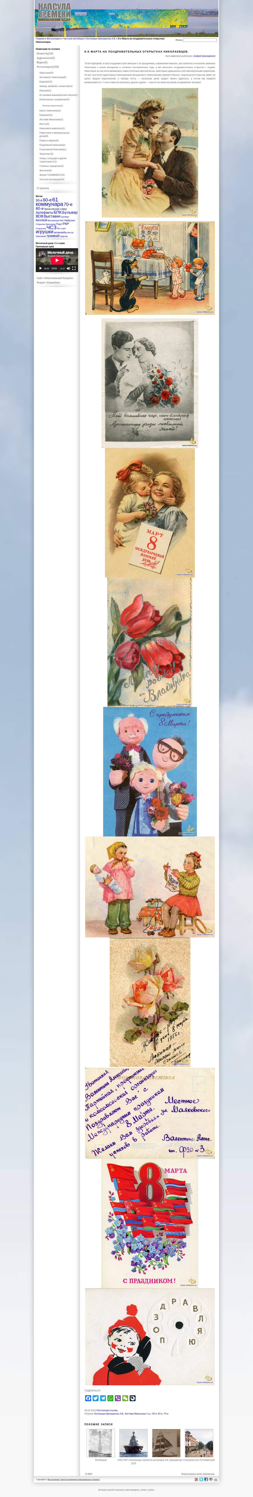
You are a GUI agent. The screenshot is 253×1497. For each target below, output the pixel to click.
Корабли (45, 115)
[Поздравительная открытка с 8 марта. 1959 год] (149, 268)
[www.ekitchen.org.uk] (216, 1479)
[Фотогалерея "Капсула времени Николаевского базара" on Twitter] (201, 1479)
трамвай (52, 236)
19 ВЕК (88, 1474)
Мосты (44, 124)
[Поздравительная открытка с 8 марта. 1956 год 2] (149, 1113)
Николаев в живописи (52, 128)
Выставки (52, 216)
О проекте (43, 188)
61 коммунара (49, 201)
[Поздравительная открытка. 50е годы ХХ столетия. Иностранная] (149, 153)
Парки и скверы (49, 140)
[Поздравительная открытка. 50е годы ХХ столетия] (149, 642)
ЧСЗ (51, 227)
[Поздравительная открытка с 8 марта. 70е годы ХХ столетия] (149, 1336)
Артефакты (44, 212)
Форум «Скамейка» (48, 282)
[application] (57, 260)
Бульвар (70, 212)
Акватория (46, 73)
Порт (59, 224)
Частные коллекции (73, 38)
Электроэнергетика (52, 106)
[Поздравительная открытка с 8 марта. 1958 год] (149, 512)
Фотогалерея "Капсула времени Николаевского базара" (74, 1479)
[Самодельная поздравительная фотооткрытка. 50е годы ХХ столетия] (149, 383)
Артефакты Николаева (52, 77)
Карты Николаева (50, 110)
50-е (154, 1413)
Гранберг (65, 217)
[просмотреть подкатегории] (57, 69)
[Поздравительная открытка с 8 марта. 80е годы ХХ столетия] (149, 1223)
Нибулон (69, 220)
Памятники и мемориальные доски (54, 134)
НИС (61, 220)
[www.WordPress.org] (211, 1479)
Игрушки (45, 90)
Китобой (41, 220)
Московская (53, 220)
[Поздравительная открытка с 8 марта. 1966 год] (149, 771)
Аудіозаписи (46, 57)
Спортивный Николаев (52, 149)
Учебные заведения (51, 166)
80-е (40, 208)
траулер (64, 236)
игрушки (44, 231)
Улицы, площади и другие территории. (52, 160)
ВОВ (39, 216)
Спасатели (41, 228)
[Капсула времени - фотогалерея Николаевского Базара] (54, 21)
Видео (42, 62)
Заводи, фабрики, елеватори (56, 86)
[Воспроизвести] (40, 268)
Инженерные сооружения (54, 99)
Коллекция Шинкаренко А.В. (101, 38)
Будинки (45, 81)
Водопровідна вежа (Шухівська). (198, 1474)
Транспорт (46, 154)
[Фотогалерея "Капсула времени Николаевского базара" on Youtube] (196, 1479)
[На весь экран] (74, 268)
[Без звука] (68, 268)
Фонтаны (45, 170)
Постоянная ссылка (106, 1410)
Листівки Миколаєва (135, 1413)
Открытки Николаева (46, 224)
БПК (58, 212)
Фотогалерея (54, 38)
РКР (66, 224)
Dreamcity (45, 53)
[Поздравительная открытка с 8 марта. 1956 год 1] (149, 886)
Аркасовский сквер (55, 208)
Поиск (179, 40)
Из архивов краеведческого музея (58, 95)
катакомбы (60, 232)
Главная (40, 38)
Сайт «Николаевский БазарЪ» (55, 278)
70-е (166, 1413)
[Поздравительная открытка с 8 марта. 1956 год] (149, 1002)
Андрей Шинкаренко (204, 56)
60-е (160, 1413)
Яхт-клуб (61, 228)
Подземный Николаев (52, 145)
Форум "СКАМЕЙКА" (52, 175)
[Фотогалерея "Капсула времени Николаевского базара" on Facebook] (206, 1479)
